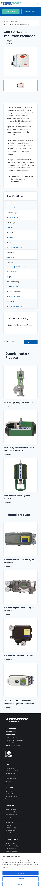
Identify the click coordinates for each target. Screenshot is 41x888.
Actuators (8, 781)
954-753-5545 (15, 745)
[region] (20, 870)
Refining (8, 825)
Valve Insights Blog (11, 848)
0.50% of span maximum (15, 306)
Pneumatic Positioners (14, 208)
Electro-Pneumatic (13, 218)
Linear (19, 296)
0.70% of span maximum (15, 247)
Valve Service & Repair (12, 846)
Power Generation (11, 809)
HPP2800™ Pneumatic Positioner (18, 655)
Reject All (20, 884)
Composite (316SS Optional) (16, 267)
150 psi (9, 277)
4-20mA (9, 227)
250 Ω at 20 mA (12, 257)
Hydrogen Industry (11, 814)
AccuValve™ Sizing (11, 796)
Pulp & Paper (9, 833)
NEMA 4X (10, 237)
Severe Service (10, 773)
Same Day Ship (10, 843)
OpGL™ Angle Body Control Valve (18, 402)
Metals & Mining (10, 830)
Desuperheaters (10, 778)
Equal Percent (11, 296)
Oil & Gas (8, 817)
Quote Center (9, 794)
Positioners (13, 21)
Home (6, 21)
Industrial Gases (10, 822)
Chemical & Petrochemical (13, 820)
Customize (20, 878)
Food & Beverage (11, 827)
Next (29, 342)
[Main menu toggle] (38, 4)
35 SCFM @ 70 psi (12, 286)
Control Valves (10, 768)
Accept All (21, 873)
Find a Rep (8, 791)
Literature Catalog (11, 851)
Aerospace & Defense (12, 812)
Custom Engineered (11, 771)
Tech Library (9, 799)
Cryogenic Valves (10, 776)
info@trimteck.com (16, 743)
